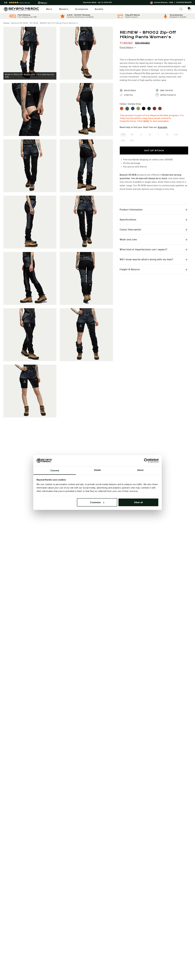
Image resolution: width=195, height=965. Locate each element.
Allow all (138, 502)
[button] (34, 2)
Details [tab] (97, 470)
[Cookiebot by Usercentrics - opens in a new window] (146, 460)
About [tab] (140, 470)
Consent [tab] (54, 470)
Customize (95, 502)
